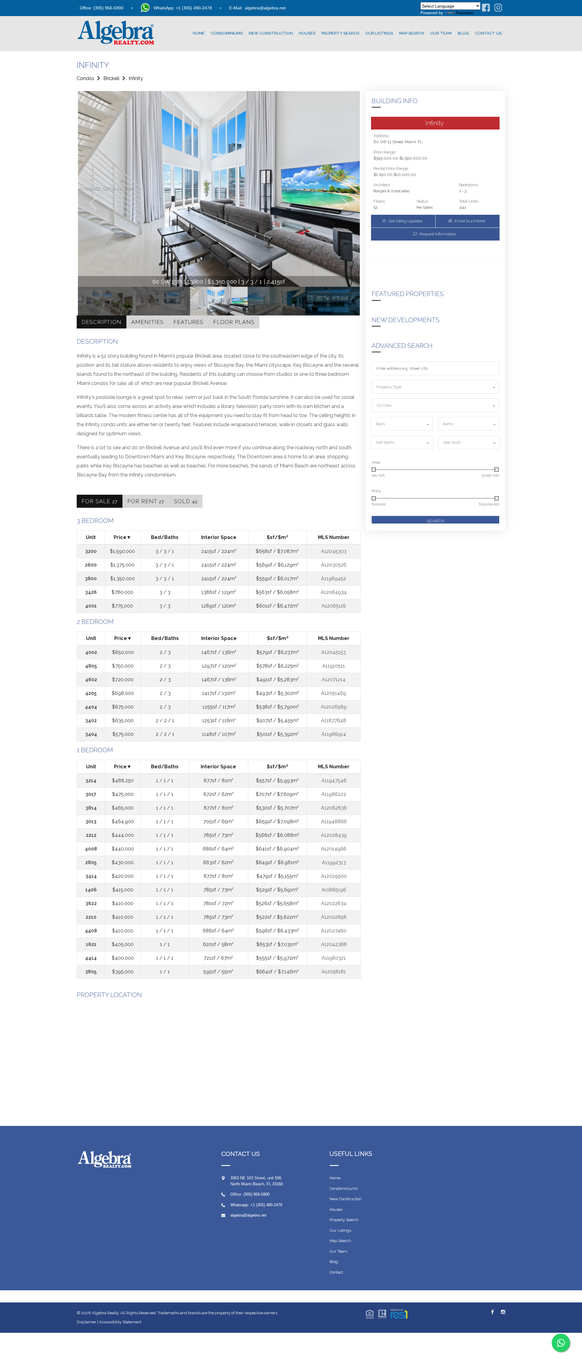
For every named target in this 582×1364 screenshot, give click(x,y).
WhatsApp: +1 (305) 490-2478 (183, 7)
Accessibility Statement (120, 1322)
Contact (336, 1272)
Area (376, 462)
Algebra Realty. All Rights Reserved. (125, 1313)
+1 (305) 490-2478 (266, 1205)
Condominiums (227, 33)
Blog (463, 33)
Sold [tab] (186, 501)
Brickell (111, 78)
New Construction (271, 33)
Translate (464, 12)
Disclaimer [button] (86, 1322)
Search (435, 521)
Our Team (441, 33)
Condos (85, 78)
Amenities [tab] (147, 322)
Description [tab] (102, 322)
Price (376, 491)
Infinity (136, 78)
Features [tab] (188, 322)
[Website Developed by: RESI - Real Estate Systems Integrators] (386, 1313)
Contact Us (488, 33)
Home (199, 33)
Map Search (411, 33)
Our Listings (379, 33)
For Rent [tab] (145, 501)
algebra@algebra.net (265, 7)
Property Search (340, 33)
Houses (307, 33)
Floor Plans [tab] (234, 322)
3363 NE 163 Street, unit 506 (255, 1178)
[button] (435, 387)
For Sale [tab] (100, 501)
